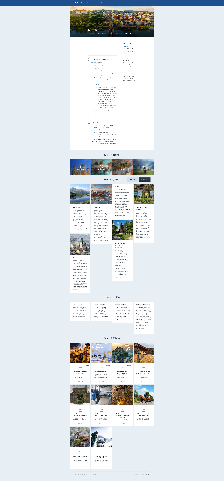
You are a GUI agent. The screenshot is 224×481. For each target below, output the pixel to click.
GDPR (126, 478)
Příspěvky (103, 2)
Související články (125, 33)
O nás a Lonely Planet (134, 478)
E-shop (109, 2)
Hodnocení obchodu (144, 478)
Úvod (88, 2)
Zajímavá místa (111, 33)
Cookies (102, 478)
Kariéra (106, 478)
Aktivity (117, 33)
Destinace (94, 2)
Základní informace (91, 33)
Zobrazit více (90, 52)
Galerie (131, 33)
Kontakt (111, 478)
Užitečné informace (102, 33)
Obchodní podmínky (119, 478)
